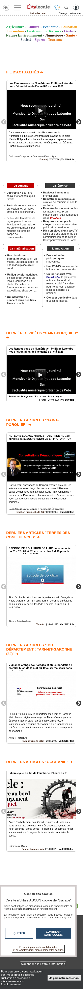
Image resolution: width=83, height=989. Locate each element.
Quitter (19, 933)
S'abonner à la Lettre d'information (43, 963)
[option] (41, 121)
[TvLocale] (38, 7)
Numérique (54, 35)
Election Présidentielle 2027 (31, 512)
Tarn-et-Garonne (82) (33, 741)
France (43, 159)
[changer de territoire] (57, 7)
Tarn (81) (41, 624)
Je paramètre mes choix (64, 978)
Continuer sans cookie (53, 933)
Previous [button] (4, 121)
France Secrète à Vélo (33, 849)
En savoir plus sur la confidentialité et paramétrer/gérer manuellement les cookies (38, 948)
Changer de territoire (70, 13)
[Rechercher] (66, 7)
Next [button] (79, 121)
